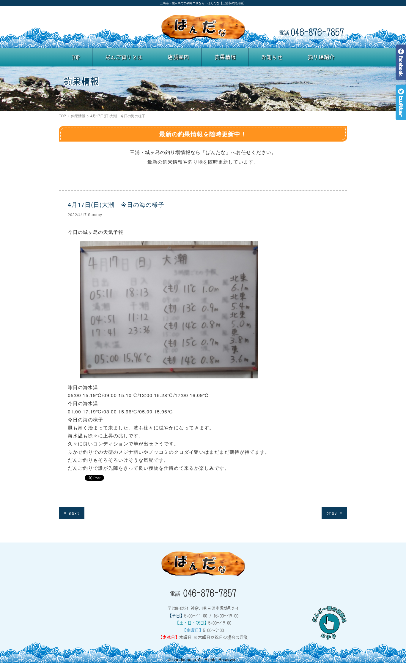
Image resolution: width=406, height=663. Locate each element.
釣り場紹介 (321, 57)
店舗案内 (178, 57)
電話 (311, 31)
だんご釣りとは (123, 57)
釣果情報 (225, 57)
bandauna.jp (184, 659)
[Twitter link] (401, 115)
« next (72, 512)
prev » (334, 512)
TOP (76, 57)
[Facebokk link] (401, 75)
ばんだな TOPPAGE (203, 27)
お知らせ (271, 57)
